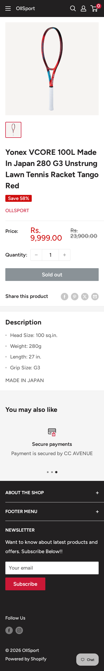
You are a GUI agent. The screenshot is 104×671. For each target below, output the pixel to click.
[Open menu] (8, 8)
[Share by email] (95, 296)
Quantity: (16, 255)
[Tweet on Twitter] (85, 296)
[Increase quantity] (64, 254)
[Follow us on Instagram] (19, 630)
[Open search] (73, 8)
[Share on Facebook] (64, 296)
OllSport (17, 210)
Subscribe (25, 584)
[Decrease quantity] (36, 254)
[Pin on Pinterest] (74, 296)
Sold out (52, 274)
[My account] (83, 8)
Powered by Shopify (25, 658)
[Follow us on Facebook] (9, 630)
